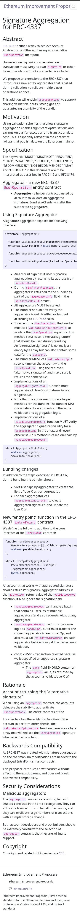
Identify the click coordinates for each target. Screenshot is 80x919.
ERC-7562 (39, 319)
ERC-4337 (9, 46)
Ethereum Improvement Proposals (40, 6)
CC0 (61, 853)
